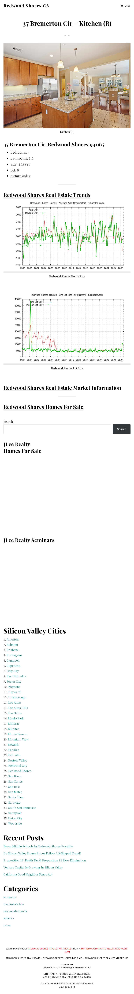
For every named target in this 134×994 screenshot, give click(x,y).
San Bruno (15, 776)
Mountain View (18, 739)
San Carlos (15, 781)
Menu (128, 6)
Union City (15, 818)
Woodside (15, 823)
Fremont (14, 687)
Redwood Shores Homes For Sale (43, 406)
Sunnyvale (15, 813)
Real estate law (13, 904)
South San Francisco (22, 808)
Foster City (14, 681)
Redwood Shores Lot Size (67, 368)
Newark (13, 745)
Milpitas (13, 729)
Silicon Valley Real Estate (74, 973)
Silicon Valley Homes (79, 983)
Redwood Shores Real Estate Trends (46, 194)
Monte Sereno (17, 734)
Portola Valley (17, 760)
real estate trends (15, 911)
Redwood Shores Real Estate (37, 387)
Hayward (14, 692)
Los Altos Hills (18, 708)
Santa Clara (16, 797)
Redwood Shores (19, 771)
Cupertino (13, 666)
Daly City (13, 671)
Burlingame (15, 655)
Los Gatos (15, 713)
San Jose (14, 787)
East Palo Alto (16, 676)
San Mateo (15, 792)
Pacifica (13, 750)
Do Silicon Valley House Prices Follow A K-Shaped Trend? (42, 853)
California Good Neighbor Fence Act (27, 874)
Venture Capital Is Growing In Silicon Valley (33, 867)
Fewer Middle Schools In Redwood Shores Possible (38, 846)
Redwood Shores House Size (67, 276)
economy (9, 897)
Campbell (13, 660)
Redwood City (17, 766)
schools (8, 918)
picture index (20, 176)
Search (8, 422)
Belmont (12, 645)
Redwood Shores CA (26, 5)
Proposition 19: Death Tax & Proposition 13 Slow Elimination (44, 860)
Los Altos (14, 702)
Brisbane (13, 650)
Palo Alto (14, 755)
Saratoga (14, 802)
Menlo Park (16, 718)
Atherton (13, 639)
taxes (7, 925)
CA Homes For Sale (53, 983)
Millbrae (14, 724)
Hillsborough (17, 697)
